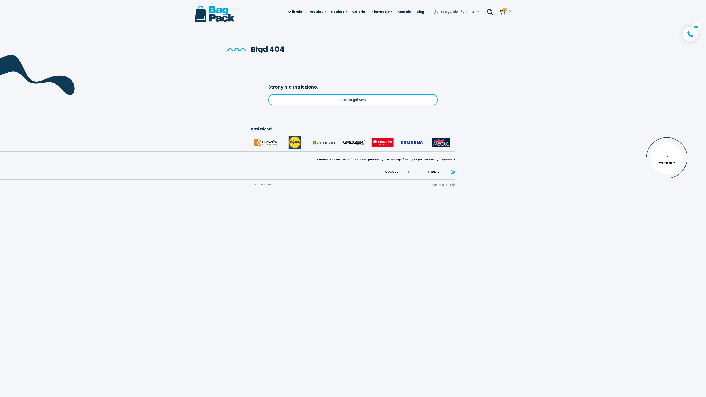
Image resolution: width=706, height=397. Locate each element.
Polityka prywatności (420, 159)
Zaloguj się (449, 12)
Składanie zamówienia (333, 159)
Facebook (391, 172)
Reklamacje (393, 159)
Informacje (380, 11)
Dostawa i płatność (367, 159)
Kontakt (404, 11)
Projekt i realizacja (440, 185)
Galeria (358, 11)
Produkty (315, 11)
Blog (420, 11)
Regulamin (447, 159)
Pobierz (337, 11)
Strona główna (353, 99)
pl (463, 11)
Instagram (435, 172)
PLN (472, 11)
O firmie (295, 11)
